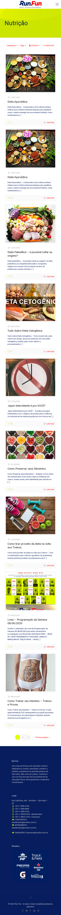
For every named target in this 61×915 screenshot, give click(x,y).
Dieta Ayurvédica (17, 101)
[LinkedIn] (34, 910)
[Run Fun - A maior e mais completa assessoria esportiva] (30, 4)
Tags (22, 45)
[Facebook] (22, 910)
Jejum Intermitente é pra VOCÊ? (26, 405)
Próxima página (41, 737)
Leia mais (50, 122)
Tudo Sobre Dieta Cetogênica (25, 330)
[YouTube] (30, 910)
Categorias (11, 45)
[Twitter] (26, 910)
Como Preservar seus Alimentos (27, 468)
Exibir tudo (50, 45)
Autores (34, 45)
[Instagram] (38, 910)
